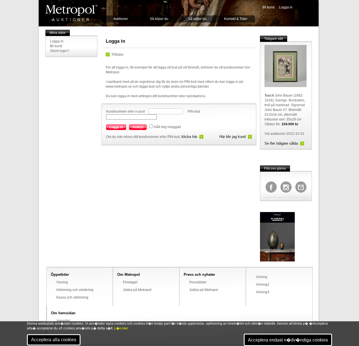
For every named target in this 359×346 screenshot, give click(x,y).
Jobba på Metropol (137, 290)
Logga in (286, 7)
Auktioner (120, 19)
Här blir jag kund (232, 137)
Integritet (63, 321)
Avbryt (137, 127)
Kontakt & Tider (235, 19)
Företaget (130, 282)
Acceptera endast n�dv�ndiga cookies (288, 340)
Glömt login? (59, 51)
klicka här (189, 137)
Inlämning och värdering (74, 290)
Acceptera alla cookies (53, 339)
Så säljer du (197, 19)
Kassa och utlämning (72, 297)
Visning (62, 282)
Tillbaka (117, 54)
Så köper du (159, 19)
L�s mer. (121, 328)
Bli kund (268, 7)
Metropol (71, 13)
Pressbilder (198, 282)
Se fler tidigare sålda (281, 143)
